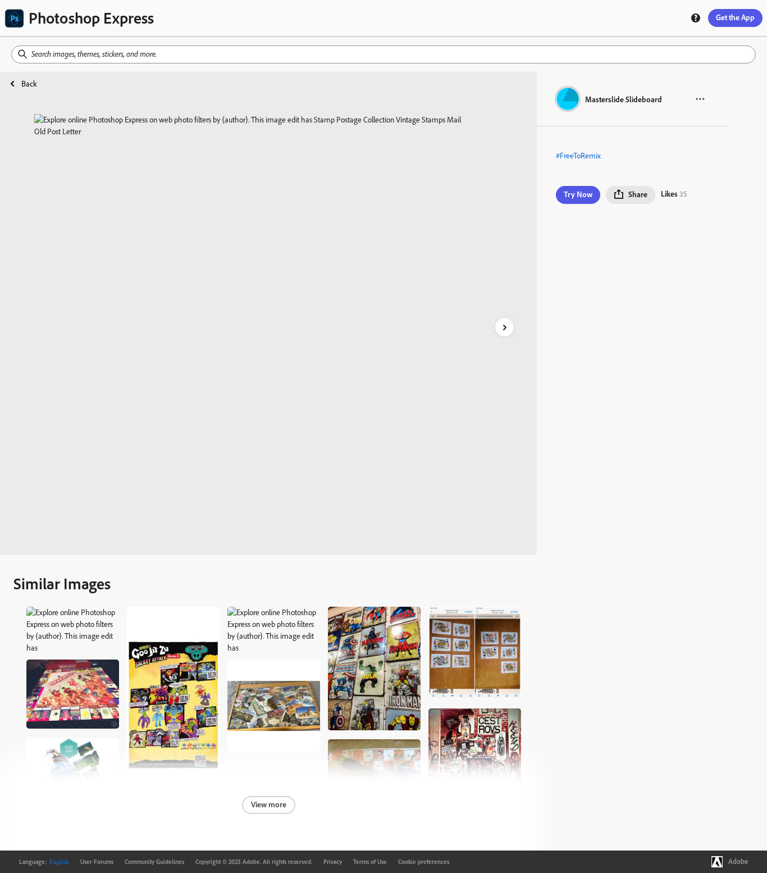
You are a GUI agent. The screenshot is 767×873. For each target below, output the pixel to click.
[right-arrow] (504, 327)
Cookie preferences (423, 862)
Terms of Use (370, 862)
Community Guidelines (154, 862)
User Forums (96, 862)
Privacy (332, 862)
